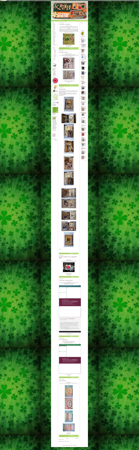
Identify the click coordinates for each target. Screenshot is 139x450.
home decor (54, 32)
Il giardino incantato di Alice (83, 107)
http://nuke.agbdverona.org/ (69, 273)
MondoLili (82, 71)
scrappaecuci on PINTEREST (63, 20)
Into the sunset (85, 62)
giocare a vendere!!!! (85, 157)
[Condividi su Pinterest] (73, 253)
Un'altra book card (85, 152)
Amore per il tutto (85, 87)
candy (53, 27)
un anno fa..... (85, 133)
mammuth (71, 445)
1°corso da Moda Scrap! (63, 339)
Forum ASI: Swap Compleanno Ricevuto (85, 122)
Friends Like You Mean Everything (85, 46)
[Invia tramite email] (70, 253)
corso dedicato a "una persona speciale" (66, 280)
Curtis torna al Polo (85, 68)
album (61, 436)
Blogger (76, 445)
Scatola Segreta (83, 150)
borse (53, 25)
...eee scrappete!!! (83, 117)
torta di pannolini (55, 44)
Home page (67, 438)
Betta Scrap (82, 39)
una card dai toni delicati (63, 52)
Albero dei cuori (83, 86)
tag (53, 42)
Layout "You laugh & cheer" (85, 144)
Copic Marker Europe (83, 61)
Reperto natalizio (85, 113)
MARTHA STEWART (54, 73)
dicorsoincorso (54, 72)
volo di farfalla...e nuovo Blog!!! (64, 24)
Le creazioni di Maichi (83, 112)
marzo (54, 54)
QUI (64, 284)
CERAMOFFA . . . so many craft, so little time (83, 149)
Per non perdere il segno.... (85, 109)
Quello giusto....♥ (85, 82)
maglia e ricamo (54, 34)
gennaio (55, 56)
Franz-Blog (82, 81)
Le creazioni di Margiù (83, 137)
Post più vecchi (76, 438)
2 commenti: (68, 253)
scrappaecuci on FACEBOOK (55, 20)
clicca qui (73, 286)
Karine (60, 91)
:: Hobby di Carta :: (83, 125)
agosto (54, 49)
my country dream (83, 127)
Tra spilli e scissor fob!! (85, 129)
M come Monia (85, 40)
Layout (54, 33)
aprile (54, 53)
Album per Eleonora (62, 380)
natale (53, 35)
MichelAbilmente (83, 96)
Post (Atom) (62, 439)
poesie (53, 38)
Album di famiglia (62, 89)
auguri (53, 24)
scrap (64, 436)
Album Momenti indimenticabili (85, 73)
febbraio (55, 55)
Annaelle (82, 66)
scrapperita (82, 119)
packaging (54, 36)
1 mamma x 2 (82, 155)
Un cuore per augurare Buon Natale (85, 140)
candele (54, 26)
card (53, 28)
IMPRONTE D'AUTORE (54, 75)
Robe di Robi (82, 49)
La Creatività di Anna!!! (83, 54)
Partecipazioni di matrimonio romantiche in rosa (85, 99)
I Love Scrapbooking (83, 44)
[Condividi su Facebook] (72, 253)
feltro (53, 31)
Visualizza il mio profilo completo (54, 130)
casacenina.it (54, 71)
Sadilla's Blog (82, 76)
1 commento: (68, 336)
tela (53, 43)
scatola (63, 436)
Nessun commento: (69, 276)
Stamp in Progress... (83, 132)
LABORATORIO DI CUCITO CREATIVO (85, 93)
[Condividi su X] (73, 377)
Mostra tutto (86, 160)
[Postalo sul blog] (71, 253)
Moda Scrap (54, 70)
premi (53, 39)
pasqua (54, 37)
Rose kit (85, 49)
